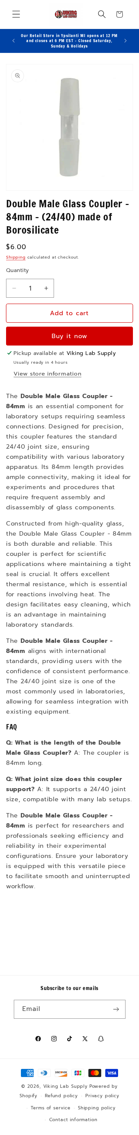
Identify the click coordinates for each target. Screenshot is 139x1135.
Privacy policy (102, 1096)
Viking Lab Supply (65, 1086)
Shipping (16, 257)
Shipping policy (97, 1108)
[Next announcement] (125, 40)
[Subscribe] (116, 1009)
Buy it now (70, 336)
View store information (47, 373)
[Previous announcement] (13, 40)
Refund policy (61, 1096)
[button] (16, 14)
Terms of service (50, 1108)
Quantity (17, 270)
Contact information (73, 1119)
